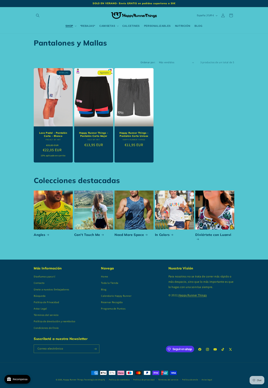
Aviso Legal (40, 308)
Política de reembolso (119, 379)
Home (104, 276)
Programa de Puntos (113, 308)
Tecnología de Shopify (94, 379)
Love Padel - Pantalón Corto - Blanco (53, 135)
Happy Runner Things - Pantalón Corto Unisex (134, 135)
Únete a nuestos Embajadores (51, 289)
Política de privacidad (143, 379)
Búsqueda (40, 295)
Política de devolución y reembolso (54, 321)
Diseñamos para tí (44, 276)
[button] (38, 15)
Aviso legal (207, 379)
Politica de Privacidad (46, 302)
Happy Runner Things (192, 295)
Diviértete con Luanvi (213, 235)
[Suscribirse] (95, 349)
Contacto (39, 283)
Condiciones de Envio (46, 328)
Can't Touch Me (87, 235)
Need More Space (129, 235)
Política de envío (190, 379)
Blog (103, 289)
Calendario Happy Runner (116, 295)
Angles (39, 235)
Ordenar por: (148, 62)
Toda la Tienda (109, 283)
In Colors (162, 235)
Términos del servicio (46, 315)
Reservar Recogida (112, 302)
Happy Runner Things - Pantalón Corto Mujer (93, 135)
